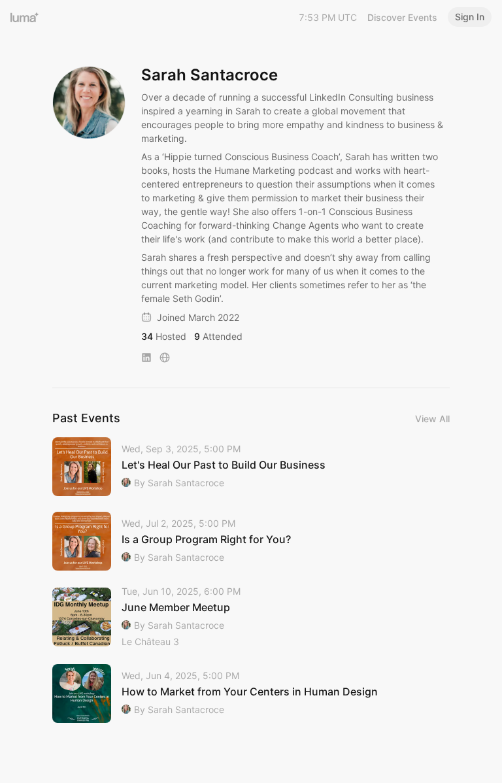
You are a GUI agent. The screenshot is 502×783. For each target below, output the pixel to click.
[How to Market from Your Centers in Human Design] (251, 693)
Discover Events (402, 17)
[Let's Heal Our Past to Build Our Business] (251, 466)
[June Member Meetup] (251, 617)
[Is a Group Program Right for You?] (251, 541)
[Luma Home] (24, 17)
